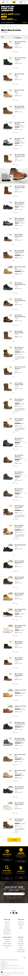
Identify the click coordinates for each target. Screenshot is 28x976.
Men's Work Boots (7, 929)
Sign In (20, 925)
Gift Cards (21, 945)
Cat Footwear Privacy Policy (17, 897)
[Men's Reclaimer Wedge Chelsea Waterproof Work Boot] (8, 239)
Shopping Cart (21, 923)
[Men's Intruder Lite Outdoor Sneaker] (8, 791)
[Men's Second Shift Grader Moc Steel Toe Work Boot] (8, 255)
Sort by (17, 35)
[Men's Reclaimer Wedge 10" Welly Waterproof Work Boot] (8, 335)
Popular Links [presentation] (7, 919)
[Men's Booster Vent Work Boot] (8, 127)
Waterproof (7, 927)
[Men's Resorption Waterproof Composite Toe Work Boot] (8, 443)
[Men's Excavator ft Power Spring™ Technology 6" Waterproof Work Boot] (8, 425)
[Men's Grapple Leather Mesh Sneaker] (8, 614)
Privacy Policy (3, 964)
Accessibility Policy (5, 963)
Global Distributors (21, 951)
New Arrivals (7, 925)
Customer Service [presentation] (7, 937)
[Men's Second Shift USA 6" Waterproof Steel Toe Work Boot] (8, 110)
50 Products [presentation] (4, 32)
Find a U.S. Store (20, 943)
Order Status (20, 921)
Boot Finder (20, 941)
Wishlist (13, 51)
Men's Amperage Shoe (20, 544)
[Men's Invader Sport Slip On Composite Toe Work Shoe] (8, 206)
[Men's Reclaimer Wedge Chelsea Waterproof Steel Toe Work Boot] (8, 646)
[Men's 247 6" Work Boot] (8, 78)
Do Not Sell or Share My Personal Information (10, 965)
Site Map (2, 961)
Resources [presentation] (20, 937)
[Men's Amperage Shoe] (8, 549)
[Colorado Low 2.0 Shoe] (8, 694)
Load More (14, 840)
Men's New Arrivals (11, 30)
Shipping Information (7, 943)
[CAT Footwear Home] (14, 2)
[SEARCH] (7, 2)
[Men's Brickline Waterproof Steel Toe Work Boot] (8, 287)
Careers (20, 947)
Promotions (21, 939)
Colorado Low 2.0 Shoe (20, 690)
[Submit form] (23, 894)
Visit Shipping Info (7, 859)
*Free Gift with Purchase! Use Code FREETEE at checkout (20, 358)
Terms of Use (3, 966)
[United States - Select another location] (24, 958)
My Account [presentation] (21, 919)
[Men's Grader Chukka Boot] (8, 759)
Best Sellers (7, 921)
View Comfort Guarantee (21, 861)
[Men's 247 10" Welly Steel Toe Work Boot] (8, 159)
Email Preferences (20, 949)
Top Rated (7, 923)
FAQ (7, 947)
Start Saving (21, 877)
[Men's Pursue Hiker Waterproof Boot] (8, 565)
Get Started (7, 878)
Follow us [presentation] (14, 910)
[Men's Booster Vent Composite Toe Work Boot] (8, 726)
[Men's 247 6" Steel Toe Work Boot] (8, 46)
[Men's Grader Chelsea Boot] (8, 271)
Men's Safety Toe (7, 931)
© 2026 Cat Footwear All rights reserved (9, 959)
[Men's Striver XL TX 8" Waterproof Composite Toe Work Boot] (8, 371)
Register (21, 927)
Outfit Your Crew (7, 933)
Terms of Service (10, 897)
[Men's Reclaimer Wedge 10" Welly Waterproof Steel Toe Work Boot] (8, 387)
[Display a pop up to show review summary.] (25, 442)
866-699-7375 (7, 939)
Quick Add (19, 47)
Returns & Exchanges (7, 945)
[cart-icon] (25, 2)
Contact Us (7, 941)
